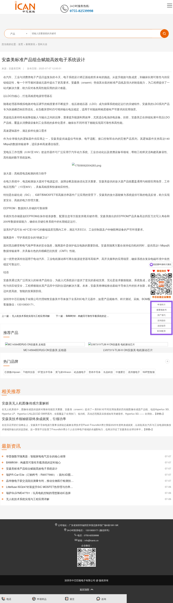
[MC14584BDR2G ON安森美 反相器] (45, 344)
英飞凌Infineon (63, 372)
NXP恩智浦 (149, 372)
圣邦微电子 (134, 372)
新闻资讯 (30, 44)
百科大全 (42, 44)
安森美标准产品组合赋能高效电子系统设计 (31, 468)
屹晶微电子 (80, 372)
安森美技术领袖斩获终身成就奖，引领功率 (34, 418)
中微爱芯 (120, 372)
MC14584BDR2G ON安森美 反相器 (44, 350)
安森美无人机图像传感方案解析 (25, 403)
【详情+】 (159, 413)
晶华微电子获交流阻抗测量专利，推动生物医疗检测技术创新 (40, 481)
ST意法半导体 (45, 372)
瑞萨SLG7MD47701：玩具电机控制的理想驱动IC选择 (38, 493)
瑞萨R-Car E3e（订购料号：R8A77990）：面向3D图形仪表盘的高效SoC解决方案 (40, 475)
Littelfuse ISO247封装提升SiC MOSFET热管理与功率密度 (40, 487)
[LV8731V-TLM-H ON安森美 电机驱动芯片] (128, 344)
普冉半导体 (95, 372)
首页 (20, 44)
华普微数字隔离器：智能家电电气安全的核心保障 (36, 456)
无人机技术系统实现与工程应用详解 (31, 316)
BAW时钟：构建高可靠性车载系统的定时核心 (88, 316)
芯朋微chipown (12, 372)
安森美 (75, 82)
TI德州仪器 (29, 372)
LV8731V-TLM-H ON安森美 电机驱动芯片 (128, 350)
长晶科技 (108, 372)
